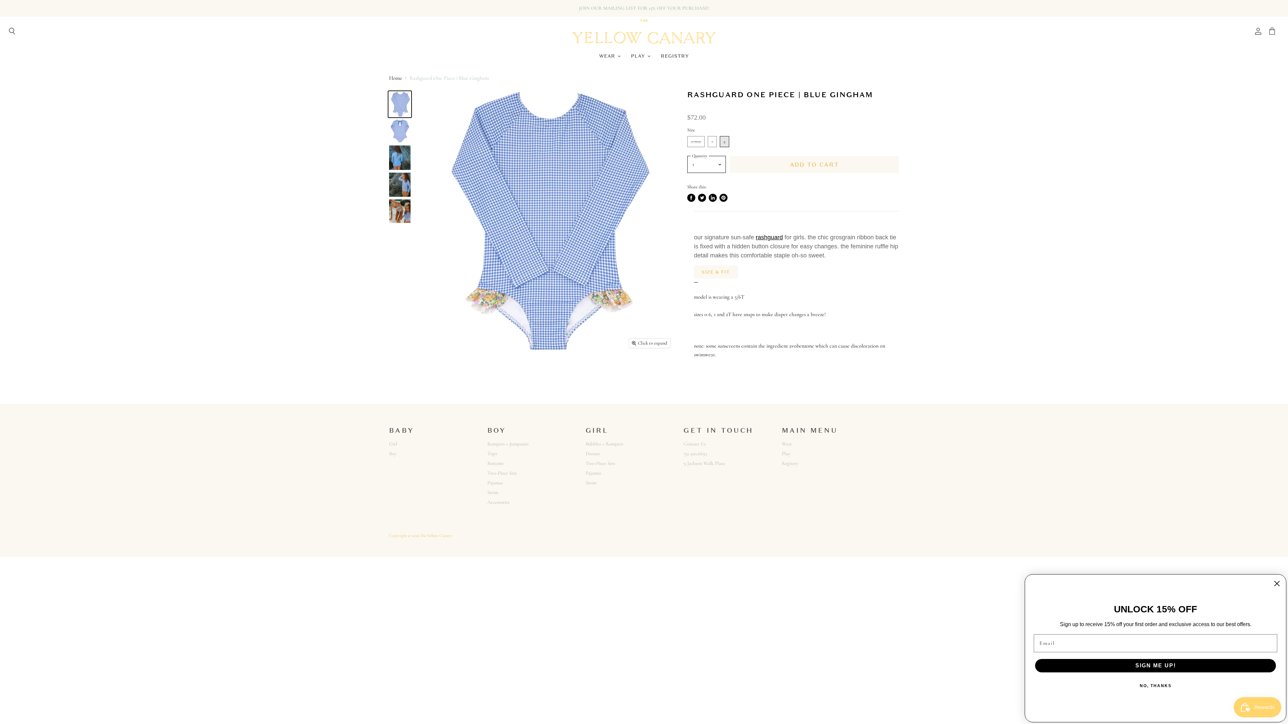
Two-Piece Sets (502, 473)
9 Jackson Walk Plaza (704, 463)
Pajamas (495, 483)
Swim (492, 492)
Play (639, 56)
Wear (608, 56)
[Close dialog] (1277, 584)
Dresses (593, 453)
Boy (392, 453)
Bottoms (495, 463)
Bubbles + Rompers (604, 444)
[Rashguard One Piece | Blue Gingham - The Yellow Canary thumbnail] (399, 104)
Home (395, 78)
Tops (492, 453)
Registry (675, 56)
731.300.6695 (695, 453)
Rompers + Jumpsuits (508, 444)
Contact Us (695, 444)
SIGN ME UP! (1155, 665)
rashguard (769, 237)
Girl (393, 444)
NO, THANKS (1156, 685)
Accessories (498, 502)
